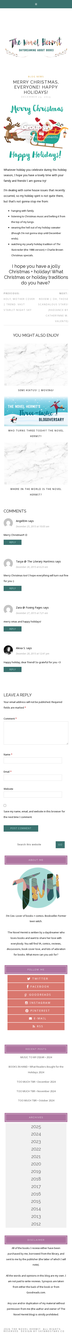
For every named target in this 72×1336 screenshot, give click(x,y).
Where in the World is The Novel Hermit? (36, 491)
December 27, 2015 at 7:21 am (32, 613)
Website (8, 789)
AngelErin (21, 521)
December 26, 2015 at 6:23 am (32, 567)
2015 (36, 1201)
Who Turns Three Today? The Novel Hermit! (36, 433)
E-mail (39, 1018)
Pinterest (39, 1010)
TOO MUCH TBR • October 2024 (36, 1100)
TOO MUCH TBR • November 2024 (36, 1091)
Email (8, 771)
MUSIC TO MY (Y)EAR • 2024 (36, 1057)
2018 (36, 1179)
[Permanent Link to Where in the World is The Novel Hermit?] (36, 464)
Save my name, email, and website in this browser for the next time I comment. (34, 814)
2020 (36, 1164)
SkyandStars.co (51, 1331)
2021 (36, 1156)
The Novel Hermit (36, 47)
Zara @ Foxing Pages (29, 607)
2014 (36, 1209)
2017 (36, 1186)
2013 (36, 1216)
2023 (36, 1141)
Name (8, 754)
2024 (36, 1134)
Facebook (39, 986)
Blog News (36, 76)
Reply (12, 542)
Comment (10, 718)
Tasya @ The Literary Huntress (35, 561)
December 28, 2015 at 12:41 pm (32, 653)
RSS (39, 1026)
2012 (36, 1224)
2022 (36, 1149)
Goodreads (38, 994)
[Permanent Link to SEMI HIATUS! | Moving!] (36, 365)
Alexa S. (21, 648)
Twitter (39, 978)
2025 (36, 1126)
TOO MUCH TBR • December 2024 (36, 1081)
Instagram (39, 1003)
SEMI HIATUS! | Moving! (36, 390)
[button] (36, 4)
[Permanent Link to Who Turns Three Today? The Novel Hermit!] (36, 412)
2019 (36, 1171)
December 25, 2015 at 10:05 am (32, 526)
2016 (36, 1194)
